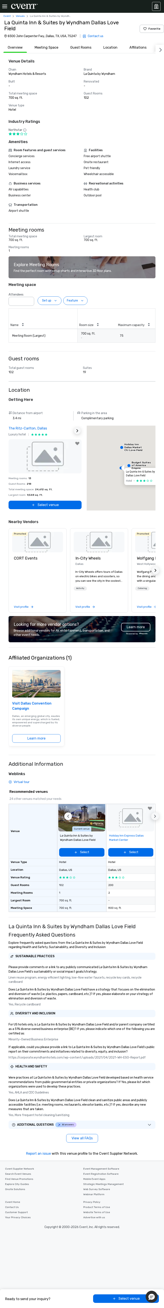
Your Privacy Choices (18, 1217)
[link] (37, 542)
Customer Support (16, 1212)
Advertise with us (94, 1217)
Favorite (154, 28)
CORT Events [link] (25, 558)
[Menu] (4, 6)
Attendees (16, 294)
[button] (29, 300)
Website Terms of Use (96, 1212)
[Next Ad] (77, 430)
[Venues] (156, 6)
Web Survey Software (96, 1189)
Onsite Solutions (15, 1189)
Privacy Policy (91, 1202)
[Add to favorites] (77, 443)
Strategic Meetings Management (103, 1184)
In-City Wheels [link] (88, 558)
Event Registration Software (101, 1173)
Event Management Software (101, 1168)
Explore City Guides (17, 1184)
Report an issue (38, 1153)
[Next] (159, 49)
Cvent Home (12, 1202)
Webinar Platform (93, 1194)
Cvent (7, 16)
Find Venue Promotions (19, 1178)
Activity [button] (80, 588)
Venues (20, 16)
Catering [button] (142, 588)
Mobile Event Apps (94, 1178)
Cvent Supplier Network (19, 1168)
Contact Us (12, 1207)
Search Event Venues (18, 1173)
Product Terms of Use (96, 1207)
